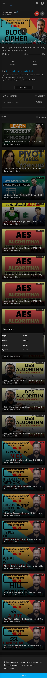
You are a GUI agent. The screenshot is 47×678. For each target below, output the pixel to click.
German (5, 345)
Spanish (5, 350)
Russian (25, 345)
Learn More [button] (9, 668)
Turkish (25, 350)
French (25, 340)
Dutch (4, 340)
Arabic (25, 336)
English (4, 336)
